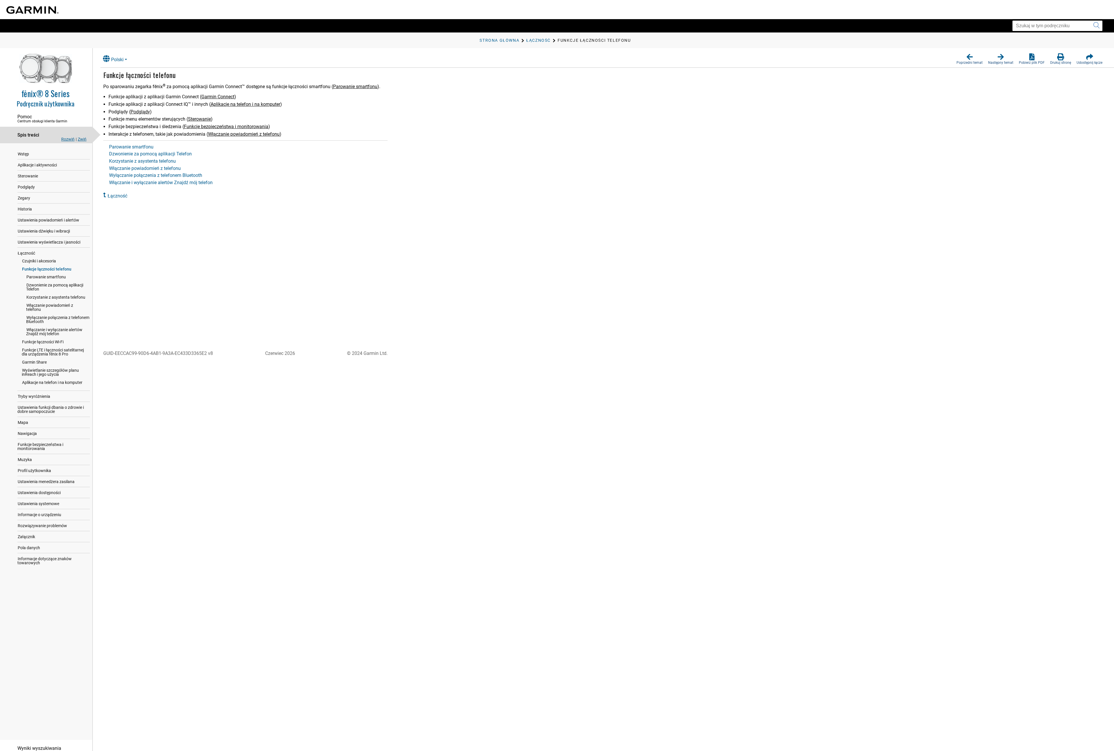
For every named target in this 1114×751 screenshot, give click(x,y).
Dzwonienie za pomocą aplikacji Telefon (54, 287)
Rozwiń (68, 139)
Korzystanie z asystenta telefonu (55, 297)
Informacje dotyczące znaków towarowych (44, 560)
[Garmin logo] (32, 10)
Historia (25, 209)
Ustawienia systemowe (38, 503)
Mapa (23, 422)
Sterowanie (28, 176)
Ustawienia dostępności (39, 492)
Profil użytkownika (34, 470)
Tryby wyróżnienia (34, 396)
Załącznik (26, 536)
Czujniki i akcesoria (39, 261)
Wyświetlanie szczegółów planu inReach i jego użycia (50, 372)
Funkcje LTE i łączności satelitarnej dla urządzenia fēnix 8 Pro (53, 352)
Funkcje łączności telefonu (46, 269)
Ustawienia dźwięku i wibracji (44, 231)
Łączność (26, 253)
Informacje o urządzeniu (39, 514)
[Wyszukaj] (1096, 26)
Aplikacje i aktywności (37, 165)
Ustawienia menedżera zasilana (46, 481)
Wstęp (23, 154)
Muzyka (25, 459)
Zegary (24, 198)
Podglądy (26, 187)
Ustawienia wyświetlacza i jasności (49, 242)
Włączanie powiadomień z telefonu (49, 307)
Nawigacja (27, 433)
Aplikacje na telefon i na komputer (52, 382)
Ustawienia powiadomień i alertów (48, 220)
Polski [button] (117, 59)
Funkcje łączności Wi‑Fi (43, 342)
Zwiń (82, 139)
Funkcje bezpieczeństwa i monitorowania (40, 446)
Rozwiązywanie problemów (42, 525)
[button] (969, 59)
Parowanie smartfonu (46, 277)
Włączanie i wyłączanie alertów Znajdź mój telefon (54, 331)
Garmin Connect (217, 96)
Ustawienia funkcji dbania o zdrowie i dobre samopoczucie (50, 409)
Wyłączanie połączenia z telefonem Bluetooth (57, 319)
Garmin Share (34, 362)
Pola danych (29, 547)
